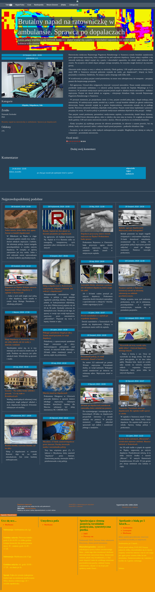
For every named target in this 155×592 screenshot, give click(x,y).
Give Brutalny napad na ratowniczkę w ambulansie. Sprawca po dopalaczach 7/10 (80, 141)
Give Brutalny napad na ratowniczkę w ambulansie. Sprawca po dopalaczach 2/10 (71, 141)
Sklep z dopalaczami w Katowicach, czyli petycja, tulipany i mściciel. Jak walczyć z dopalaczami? (58, 288)
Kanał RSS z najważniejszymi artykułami (81, 504)
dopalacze (34, 105)
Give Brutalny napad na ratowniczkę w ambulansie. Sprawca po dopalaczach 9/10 (83, 141)
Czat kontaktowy (30, 508)
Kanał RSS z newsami (76, 506)
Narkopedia (38, 5)
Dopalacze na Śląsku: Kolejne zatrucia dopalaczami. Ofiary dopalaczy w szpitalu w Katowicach (20, 290)
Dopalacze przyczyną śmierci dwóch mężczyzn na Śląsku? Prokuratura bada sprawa (95, 236)
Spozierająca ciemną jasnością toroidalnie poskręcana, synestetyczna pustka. (95, 525)
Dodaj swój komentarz (83, 149)
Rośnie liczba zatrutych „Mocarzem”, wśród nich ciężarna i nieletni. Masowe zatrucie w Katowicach (134, 441)
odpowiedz (130, 168)
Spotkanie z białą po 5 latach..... (132, 522)
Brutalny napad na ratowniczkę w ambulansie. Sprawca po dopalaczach (29, 122)
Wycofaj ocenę (67, 141)
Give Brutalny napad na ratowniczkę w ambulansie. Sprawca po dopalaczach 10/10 (85, 141)
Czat (29, 5)
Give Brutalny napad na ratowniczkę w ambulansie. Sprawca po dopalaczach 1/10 (69, 141)
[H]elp (63, 5)
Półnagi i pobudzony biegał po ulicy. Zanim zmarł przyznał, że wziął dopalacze (57, 335)
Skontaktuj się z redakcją (130, 507)
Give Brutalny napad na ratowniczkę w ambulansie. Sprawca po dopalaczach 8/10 (81, 141)
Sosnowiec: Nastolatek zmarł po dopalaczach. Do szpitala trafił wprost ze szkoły (134, 410)
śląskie (25, 105)
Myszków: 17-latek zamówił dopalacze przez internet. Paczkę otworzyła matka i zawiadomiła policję (58, 444)
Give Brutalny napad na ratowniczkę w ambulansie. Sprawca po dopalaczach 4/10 (74, 141)
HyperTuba (19, 5)
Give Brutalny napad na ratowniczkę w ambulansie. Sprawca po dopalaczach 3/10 (72, 141)
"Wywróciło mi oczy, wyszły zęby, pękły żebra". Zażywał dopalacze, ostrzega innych (132, 348)
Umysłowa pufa (50, 520)
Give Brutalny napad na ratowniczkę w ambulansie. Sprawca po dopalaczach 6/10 (78, 141)
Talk (8, 5)
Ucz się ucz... (9, 520)
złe (41, 105)
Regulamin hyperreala (24, 504)
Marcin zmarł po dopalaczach (55, 393)
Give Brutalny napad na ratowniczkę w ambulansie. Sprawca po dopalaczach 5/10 (76, 141)
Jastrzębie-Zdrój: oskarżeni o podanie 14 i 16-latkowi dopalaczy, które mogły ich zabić (96, 287)
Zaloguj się (73, 5)
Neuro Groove (52, 5)
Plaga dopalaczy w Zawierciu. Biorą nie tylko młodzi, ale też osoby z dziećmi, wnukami (19, 342)
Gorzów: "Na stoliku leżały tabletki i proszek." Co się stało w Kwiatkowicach (20, 393)
